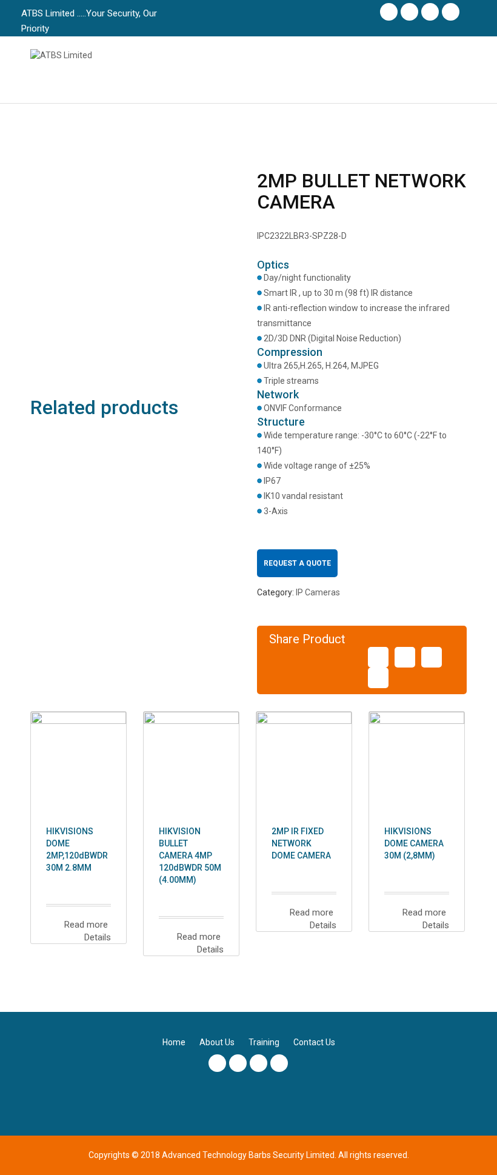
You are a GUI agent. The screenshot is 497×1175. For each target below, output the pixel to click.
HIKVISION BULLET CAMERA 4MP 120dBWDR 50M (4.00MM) (190, 855)
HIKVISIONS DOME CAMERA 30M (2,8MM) (414, 843)
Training (263, 1042)
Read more (85, 924)
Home (173, 1042)
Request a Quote (297, 563)
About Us (217, 1042)
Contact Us (314, 1042)
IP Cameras (318, 592)
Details (96, 937)
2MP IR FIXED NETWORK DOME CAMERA (301, 843)
